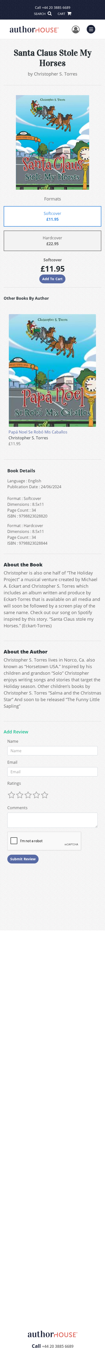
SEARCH (40, 13)
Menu (92, 28)
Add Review (16, 732)
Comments (17, 807)
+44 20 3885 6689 (56, 7)
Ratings (14, 783)
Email (12, 762)
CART (62, 13)
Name (12, 741)
